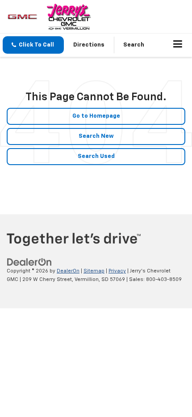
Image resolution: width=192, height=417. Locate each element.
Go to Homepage (96, 116)
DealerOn (68, 270)
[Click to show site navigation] (178, 45)
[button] (33, 45)
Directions (88, 45)
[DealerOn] (29, 262)
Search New (96, 136)
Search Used (96, 156)
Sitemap (93, 270)
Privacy (117, 270)
